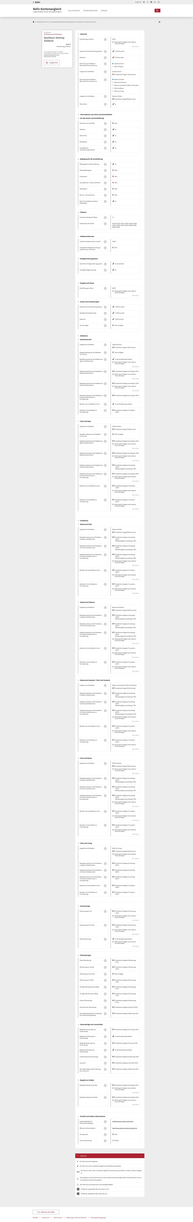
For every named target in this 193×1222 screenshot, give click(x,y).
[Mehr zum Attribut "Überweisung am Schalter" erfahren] (105, 967)
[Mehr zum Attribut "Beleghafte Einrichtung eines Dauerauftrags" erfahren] (105, 1030)
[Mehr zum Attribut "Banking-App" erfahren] (105, 142)
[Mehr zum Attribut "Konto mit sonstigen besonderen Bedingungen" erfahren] (105, 201)
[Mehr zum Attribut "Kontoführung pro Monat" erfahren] (105, 39)
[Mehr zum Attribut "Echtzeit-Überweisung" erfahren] (105, 1001)
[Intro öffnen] (158, 2)
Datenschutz (58, 1218)
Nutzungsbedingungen (98, 1218)
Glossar (104, 10)
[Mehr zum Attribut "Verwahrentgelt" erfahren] (105, 326)
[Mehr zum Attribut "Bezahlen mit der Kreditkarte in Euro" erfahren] (105, 570)
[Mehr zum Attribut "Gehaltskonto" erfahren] (105, 189)
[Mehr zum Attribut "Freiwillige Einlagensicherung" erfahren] (105, 270)
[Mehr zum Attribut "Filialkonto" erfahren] (105, 130)
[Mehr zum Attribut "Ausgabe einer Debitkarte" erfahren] (105, 72)
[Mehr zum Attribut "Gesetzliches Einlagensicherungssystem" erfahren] (105, 264)
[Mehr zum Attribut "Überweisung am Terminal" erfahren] (105, 974)
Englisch (138, 2)
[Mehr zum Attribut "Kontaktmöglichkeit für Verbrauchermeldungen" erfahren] (105, 1122)
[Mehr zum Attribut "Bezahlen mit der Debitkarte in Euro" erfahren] (105, 404)
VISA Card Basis (118, 66)
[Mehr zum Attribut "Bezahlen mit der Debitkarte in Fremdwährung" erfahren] (105, 410)
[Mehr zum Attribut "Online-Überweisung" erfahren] (105, 960)
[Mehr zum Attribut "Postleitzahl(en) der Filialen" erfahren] (105, 224)
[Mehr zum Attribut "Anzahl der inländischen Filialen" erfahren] (105, 217)
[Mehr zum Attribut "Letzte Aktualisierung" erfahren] (105, 1141)
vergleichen (53, 63)
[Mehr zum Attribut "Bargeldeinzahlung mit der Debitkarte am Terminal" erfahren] (105, 353)
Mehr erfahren (135, 46)
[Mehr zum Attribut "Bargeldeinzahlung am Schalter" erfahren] (105, 1085)
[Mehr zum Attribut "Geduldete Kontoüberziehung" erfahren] (105, 313)
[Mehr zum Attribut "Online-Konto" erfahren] (105, 104)
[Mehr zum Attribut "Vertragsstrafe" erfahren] (105, 1134)
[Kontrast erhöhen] (144, 2)
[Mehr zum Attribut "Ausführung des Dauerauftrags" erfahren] (105, 1057)
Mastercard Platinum (120, 82)
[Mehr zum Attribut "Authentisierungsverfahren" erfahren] (105, 148)
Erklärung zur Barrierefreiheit (76, 1218)
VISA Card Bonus (119, 88)
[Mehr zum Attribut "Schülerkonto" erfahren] (105, 177)
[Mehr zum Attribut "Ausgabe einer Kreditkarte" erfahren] (105, 96)
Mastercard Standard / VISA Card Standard (126, 85)
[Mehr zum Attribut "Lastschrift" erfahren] (105, 1063)
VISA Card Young (119, 91)
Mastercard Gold (119, 79)
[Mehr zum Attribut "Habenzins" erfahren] (105, 58)
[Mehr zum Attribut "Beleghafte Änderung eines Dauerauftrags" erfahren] (105, 1043)
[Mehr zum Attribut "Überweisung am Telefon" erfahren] (105, 980)
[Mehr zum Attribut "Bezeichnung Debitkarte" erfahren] (105, 64)
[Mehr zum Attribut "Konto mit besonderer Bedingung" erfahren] (105, 164)
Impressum (46, 1218)
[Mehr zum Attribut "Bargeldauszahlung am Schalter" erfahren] (105, 1097)
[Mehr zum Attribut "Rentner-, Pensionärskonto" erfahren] (105, 195)
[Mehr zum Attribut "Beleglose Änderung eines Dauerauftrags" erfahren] (105, 1050)
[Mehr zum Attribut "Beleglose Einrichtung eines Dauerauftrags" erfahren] (105, 1036)
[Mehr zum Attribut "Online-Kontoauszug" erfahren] (105, 939)
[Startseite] (33, 22)
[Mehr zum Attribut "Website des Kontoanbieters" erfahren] (105, 1128)
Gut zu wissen (74, 10)
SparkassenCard (119, 63)
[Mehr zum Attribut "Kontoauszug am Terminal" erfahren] (105, 925)
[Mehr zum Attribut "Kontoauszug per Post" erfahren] (105, 911)
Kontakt (35, 1218)
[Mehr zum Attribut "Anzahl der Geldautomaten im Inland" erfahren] (105, 242)
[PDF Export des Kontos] (159, 22)
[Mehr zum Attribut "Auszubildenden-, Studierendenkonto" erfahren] (105, 183)
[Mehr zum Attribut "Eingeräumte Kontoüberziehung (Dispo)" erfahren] (105, 51)
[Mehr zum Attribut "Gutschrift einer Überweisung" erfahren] (105, 1007)
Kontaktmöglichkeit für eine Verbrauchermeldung (51, 55)
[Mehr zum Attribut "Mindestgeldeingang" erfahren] (105, 170)
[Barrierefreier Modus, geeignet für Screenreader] (151, 2)
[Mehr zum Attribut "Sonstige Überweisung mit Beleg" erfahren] (105, 994)
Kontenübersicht (90, 10)
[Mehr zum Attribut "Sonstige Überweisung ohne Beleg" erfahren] (105, 987)
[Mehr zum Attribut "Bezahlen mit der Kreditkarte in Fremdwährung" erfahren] (105, 584)
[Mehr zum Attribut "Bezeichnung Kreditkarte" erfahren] (105, 80)
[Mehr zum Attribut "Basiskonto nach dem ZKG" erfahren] (105, 123)
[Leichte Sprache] (155, 2)
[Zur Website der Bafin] (36, 2)
